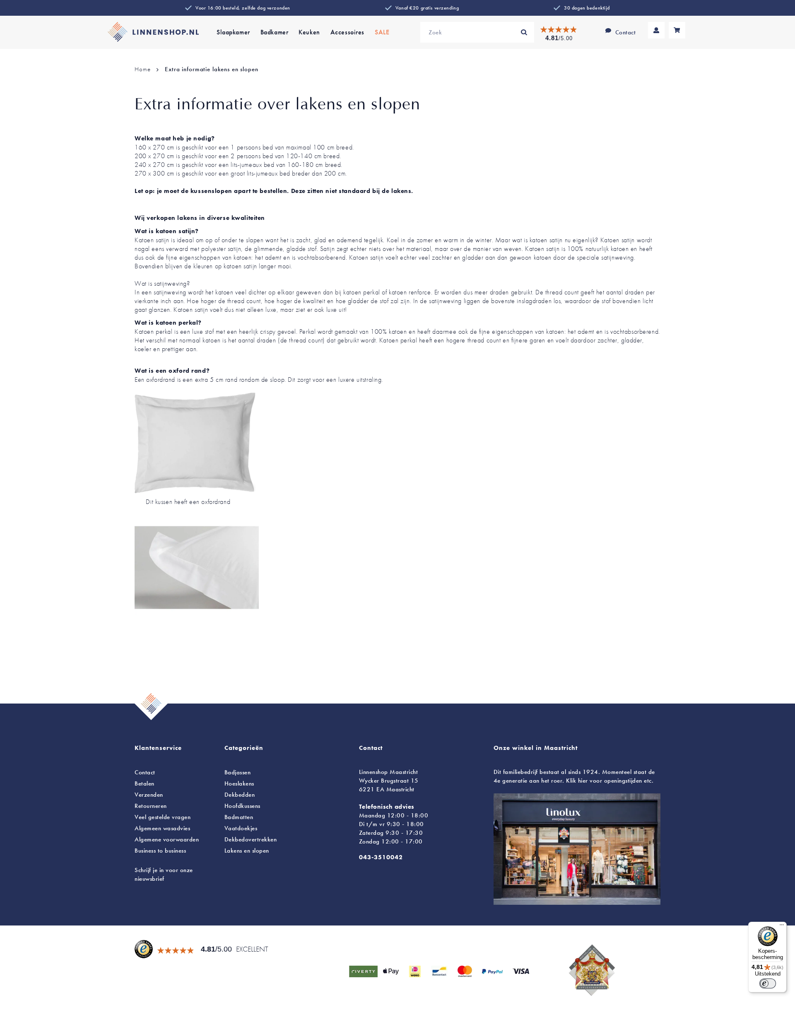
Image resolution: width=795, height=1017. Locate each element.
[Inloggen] (656, 30)
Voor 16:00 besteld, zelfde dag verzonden (242, 8)
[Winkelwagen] (677, 30)
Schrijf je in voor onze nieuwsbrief (164, 874)
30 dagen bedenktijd (587, 8)
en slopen (246, 850)
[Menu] (782, 927)
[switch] (767, 983)
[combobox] (477, 32)
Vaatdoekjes (241, 828)
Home (143, 69)
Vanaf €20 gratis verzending (427, 8)
